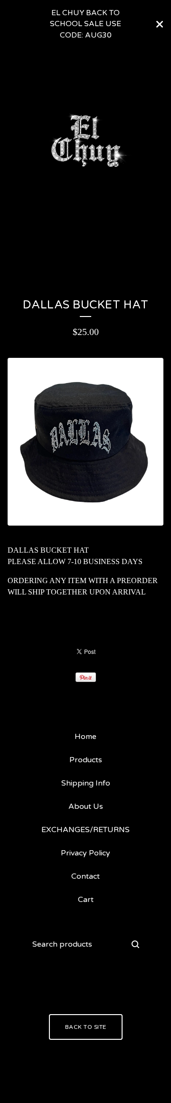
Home (85, 736)
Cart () (137, 246)
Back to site (85, 1027)
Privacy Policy (85, 853)
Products (38, 246)
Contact (90, 246)
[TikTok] (98, 986)
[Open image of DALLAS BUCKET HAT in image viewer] (85, 442)
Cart (86, 899)
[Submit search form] (135, 944)
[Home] (85, 141)
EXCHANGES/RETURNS (85, 829)
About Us (85, 806)
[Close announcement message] (159, 24)
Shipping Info (85, 783)
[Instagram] (73, 986)
